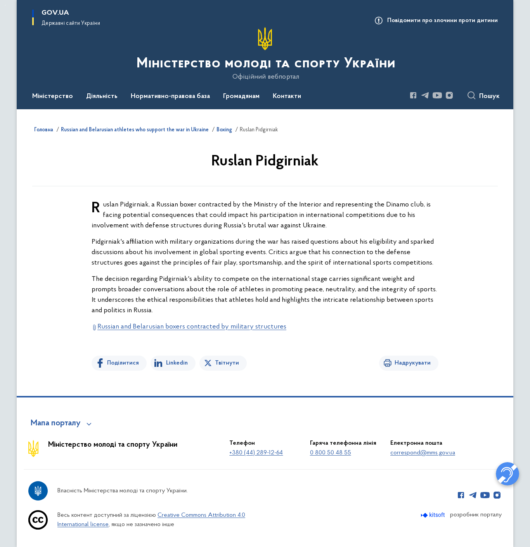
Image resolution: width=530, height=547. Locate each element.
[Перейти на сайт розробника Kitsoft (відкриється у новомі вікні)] (433, 515)
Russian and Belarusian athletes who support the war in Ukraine (135, 130)
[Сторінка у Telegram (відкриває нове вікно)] (425, 95)
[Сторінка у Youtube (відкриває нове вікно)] (437, 95)
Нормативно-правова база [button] (170, 96)
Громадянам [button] (241, 96)
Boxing (224, 130)
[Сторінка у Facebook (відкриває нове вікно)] (413, 95)
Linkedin (177, 363)
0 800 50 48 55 (330, 453)
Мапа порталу (56, 423)
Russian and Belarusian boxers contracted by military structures (191, 326)
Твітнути (227, 363)
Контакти (287, 96)
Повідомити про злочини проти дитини (442, 20)
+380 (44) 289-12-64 (256, 453)
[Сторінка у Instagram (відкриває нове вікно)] (449, 95)
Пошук (489, 96)
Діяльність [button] (102, 96)
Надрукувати (413, 363)
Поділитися (123, 363)
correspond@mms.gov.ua (422, 453)
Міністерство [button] (52, 96)
